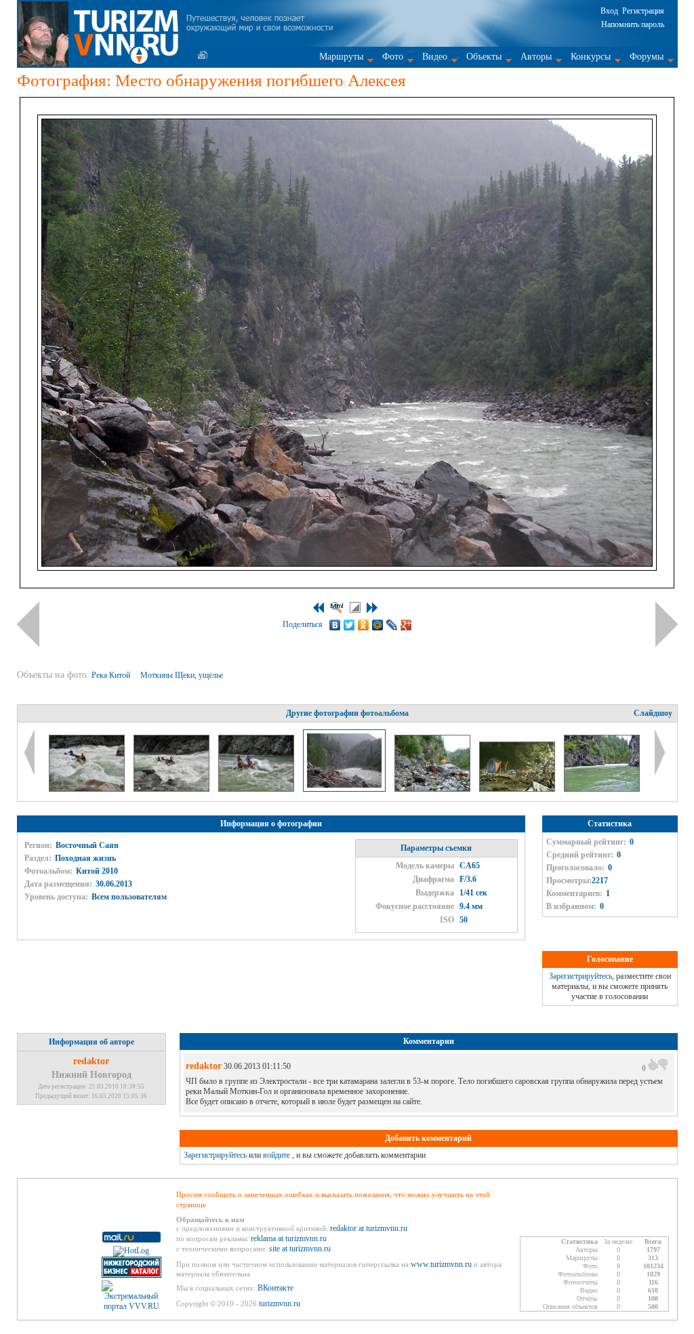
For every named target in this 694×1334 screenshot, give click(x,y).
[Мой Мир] (378, 625)
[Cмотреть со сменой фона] (355, 607)
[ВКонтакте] (335, 625)
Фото (392, 57)
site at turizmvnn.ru (300, 1248)
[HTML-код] (337, 607)
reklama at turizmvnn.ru (289, 1238)
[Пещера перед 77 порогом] (518, 789)
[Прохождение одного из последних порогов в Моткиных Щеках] (602, 789)
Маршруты (341, 57)
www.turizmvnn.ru (441, 1264)
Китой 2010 (97, 871)
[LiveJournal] (392, 625)
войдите (276, 1155)
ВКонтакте (275, 1288)
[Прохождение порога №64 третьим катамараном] (88, 789)
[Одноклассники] (363, 625)
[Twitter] (349, 625)
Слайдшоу (653, 713)
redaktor (91, 1061)
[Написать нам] (202, 55)
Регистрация (643, 11)
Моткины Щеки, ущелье (182, 675)
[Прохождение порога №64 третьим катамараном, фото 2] (172, 789)
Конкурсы (591, 57)
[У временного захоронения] (433, 789)
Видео (434, 57)
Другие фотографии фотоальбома (347, 713)
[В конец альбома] (372, 608)
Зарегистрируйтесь (580, 976)
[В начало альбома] (318, 608)
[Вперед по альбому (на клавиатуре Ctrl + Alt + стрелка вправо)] (666, 624)
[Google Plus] (406, 625)
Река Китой (111, 675)
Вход (609, 11)
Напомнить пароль (632, 24)
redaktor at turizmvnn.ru (368, 1228)
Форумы (647, 57)
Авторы (536, 57)
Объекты (484, 57)
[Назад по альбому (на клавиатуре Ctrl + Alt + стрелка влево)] (28, 624)
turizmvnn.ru (279, 1303)
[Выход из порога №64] (257, 789)
